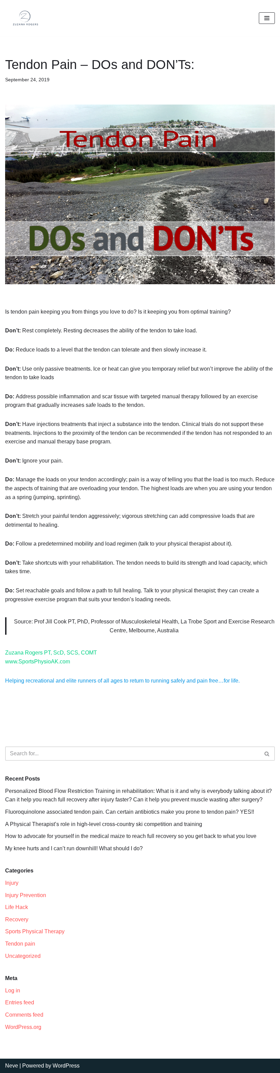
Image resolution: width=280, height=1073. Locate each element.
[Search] (267, 753)
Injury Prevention (25, 895)
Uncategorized (23, 956)
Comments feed (24, 1015)
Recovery (16, 919)
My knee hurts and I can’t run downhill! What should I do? (74, 848)
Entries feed (19, 1002)
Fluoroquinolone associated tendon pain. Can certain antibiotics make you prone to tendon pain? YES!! (129, 812)
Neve (11, 1066)
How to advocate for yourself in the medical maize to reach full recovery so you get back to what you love (130, 836)
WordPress (66, 1066)
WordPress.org (23, 1027)
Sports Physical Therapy (35, 931)
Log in (12, 990)
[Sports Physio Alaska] (25, 18)
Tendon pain (20, 944)
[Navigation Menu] (267, 18)
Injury (11, 883)
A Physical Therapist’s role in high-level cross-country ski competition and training (103, 824)
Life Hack (16, 907)
